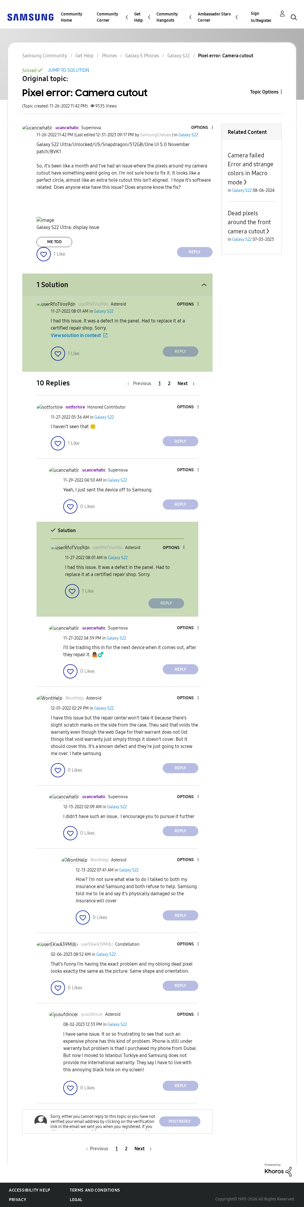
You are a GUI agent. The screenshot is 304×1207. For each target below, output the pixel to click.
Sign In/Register (261, 17)
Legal (76, 1199)
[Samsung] (30, 17)
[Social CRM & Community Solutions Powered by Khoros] (278, 1170)
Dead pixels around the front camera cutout (249, 222)
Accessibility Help (29, 1190)
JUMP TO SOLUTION (68, 70)
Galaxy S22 (178, 55)
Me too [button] (54, 241)
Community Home (71, 17)
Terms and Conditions (95, 1190)
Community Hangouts (167, 17)
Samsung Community (44, 55)
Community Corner (107, 17)
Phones (109, 55)
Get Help (138, 17)
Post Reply (180, 1121)
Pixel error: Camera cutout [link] (225, 55)
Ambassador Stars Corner (214, 17)
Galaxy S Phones (142, 55)
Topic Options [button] (264, 92)
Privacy (17, 1199)
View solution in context (76, 335)
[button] (202, 128)
